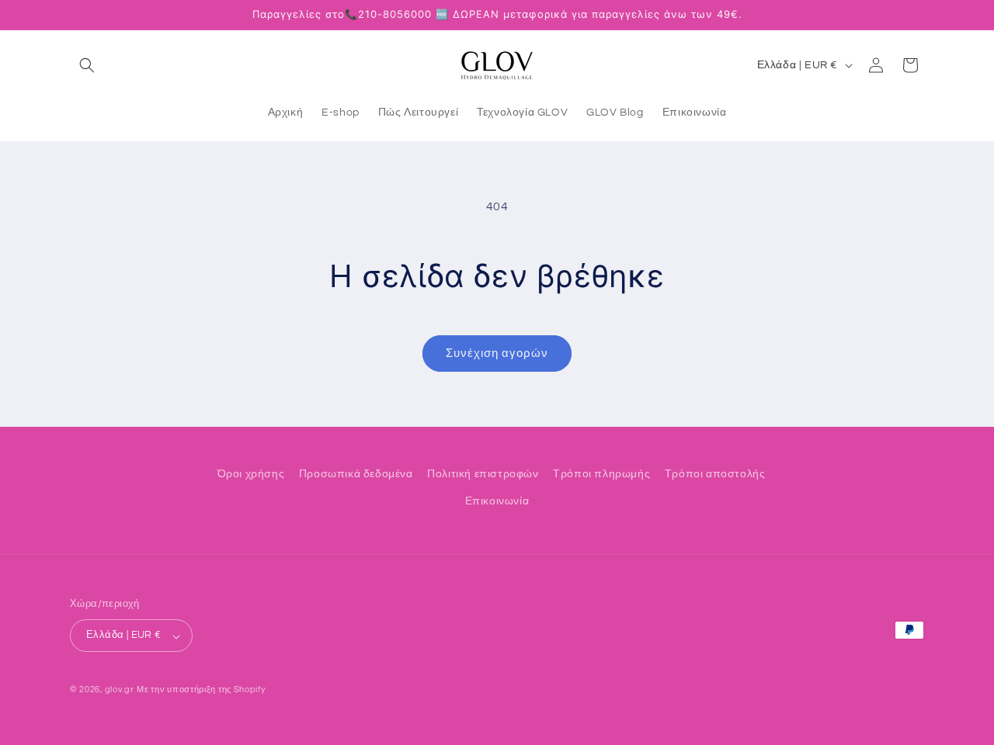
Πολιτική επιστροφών (482, 474)
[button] (87, 65)
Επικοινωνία (497, 501)
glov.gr (119, 690)
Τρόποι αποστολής (715, 474)
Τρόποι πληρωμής (601, 474)
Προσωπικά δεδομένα (356, 474)
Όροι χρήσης (251, 474)
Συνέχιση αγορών (497, 353)
